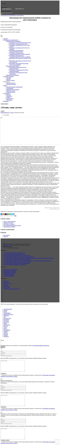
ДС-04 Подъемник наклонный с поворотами (15, 264)
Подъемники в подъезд (9, 273)
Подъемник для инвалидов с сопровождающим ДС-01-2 (16, 51)
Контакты (6, 101)
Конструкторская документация (14, 87)
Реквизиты (9, 96)
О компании (7, 93)
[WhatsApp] (10, 214)
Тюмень (5, 332)
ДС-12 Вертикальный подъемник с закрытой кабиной (17, 259)
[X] (5, 214)
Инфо (5, 85)
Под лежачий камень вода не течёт (12, 225)
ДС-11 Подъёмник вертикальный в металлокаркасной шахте (19, 256)
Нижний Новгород (8, 314)
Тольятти (6, 331)
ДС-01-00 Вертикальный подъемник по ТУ (14, 252)
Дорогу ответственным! (10, 221)
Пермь (5, 323)
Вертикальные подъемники (13, 41)
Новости (6, 236)
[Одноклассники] (3, 214)
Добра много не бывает (9, 226)
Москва (5, 310)
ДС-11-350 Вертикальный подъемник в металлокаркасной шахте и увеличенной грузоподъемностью (29, 258)
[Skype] (12, 214)
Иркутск (6, 326)
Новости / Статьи (8, 283)
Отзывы (8, 97)
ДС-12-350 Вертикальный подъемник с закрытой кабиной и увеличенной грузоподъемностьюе (27, 260)
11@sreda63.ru (10, 14)
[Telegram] (14, 214)
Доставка (8, 77)
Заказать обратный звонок (7, 12)
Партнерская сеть (10, 83)
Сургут (5, 327)
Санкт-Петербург (8, 309)
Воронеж (6, 333)
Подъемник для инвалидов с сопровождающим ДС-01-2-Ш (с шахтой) (19, 53)
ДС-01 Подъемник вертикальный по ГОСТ (14, 254)
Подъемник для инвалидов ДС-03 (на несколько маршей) (18, 70)
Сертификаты (9, 88)
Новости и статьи (10, 90)
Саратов (6, 335)
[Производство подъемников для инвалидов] (12, 15)
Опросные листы (10, 92)
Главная (5, 38)
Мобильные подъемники (12, 75)
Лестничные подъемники (10, 270)
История (8, 94)
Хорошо (3, 346)
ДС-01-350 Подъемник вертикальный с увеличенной (17, 255)
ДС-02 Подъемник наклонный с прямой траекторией (17, 262)
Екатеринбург (7, 313)
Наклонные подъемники (12, 66)
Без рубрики (7, 235)
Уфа (5, 317)
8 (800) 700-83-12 (8, 245)
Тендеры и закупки (11, 84)
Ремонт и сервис (10, 80)
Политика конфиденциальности (12, 288)
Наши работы (9, 98)
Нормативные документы (12, 89)
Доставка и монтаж (8, 76)
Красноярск (6, 319)
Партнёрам (9, 100)
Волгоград (6, 320)
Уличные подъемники (9, 274)
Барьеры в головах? (8, 222)
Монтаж (8, 79)
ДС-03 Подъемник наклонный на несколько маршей (17, 263)
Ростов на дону (7, 318)
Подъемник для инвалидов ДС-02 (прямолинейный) (17, 68)
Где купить (6, 282)
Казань (5, 311)
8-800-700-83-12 (6, 9)
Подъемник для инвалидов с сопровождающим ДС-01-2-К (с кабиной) (19, 56)
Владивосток (7, 324)
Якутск (5, 328)
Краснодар (6, 322)
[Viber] (7, 214)
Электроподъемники (9, 276)
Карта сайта (6, 287)
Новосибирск (7, 330)
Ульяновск (6, 336)
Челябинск (6, 315)
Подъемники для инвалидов (11, 40)
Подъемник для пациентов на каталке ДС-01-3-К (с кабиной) (18, 64)
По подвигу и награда (9, 224)
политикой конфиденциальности (41, 345)
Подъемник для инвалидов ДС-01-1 (18, 43)
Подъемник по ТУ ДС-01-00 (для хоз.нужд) (20, 42)
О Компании (7, 286)
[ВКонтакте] (1, 214)
